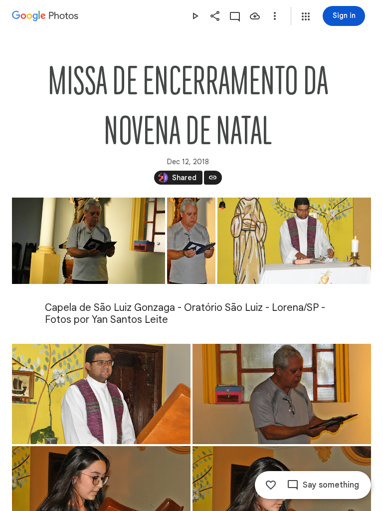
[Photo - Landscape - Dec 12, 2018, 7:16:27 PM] (281, 394)
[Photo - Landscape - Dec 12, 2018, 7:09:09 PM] (88, 241)
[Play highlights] (195, 16)
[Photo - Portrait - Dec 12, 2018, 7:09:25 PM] (191, 241)
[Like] (271, 485)
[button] (306, 16)
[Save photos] (255, 16)
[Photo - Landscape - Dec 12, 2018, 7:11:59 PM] (101, 394)
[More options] (275, 16)
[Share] (215, 16)
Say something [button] (331, 485)
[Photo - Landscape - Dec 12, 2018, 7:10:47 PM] (294, 241)
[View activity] (235, 16)
